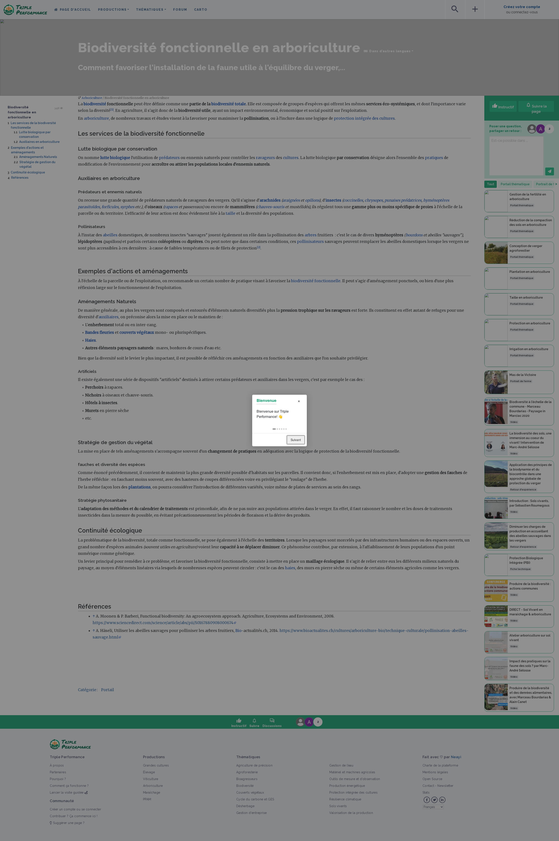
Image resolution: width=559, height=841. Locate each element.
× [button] (299, 400)
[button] (274, 429)
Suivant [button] (296, 440)
